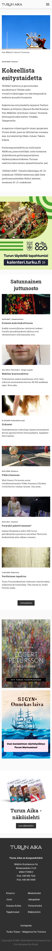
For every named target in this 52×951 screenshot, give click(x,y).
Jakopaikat (34, 899)
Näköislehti (34, 911)
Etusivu (10, 893)
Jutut (9, 899)
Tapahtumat (12, 911)
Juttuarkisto (26, 603)
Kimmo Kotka (13, 905)
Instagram (26, 925)
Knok (35, 944)
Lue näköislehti (26, 825)
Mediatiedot (34, 893)
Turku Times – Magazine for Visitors (26, 931)
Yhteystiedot (35, 905)
